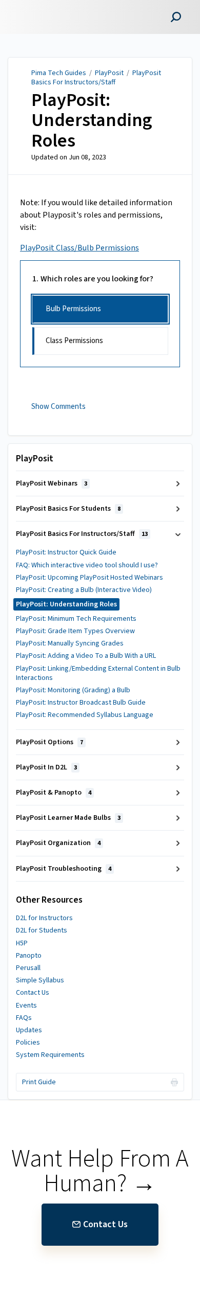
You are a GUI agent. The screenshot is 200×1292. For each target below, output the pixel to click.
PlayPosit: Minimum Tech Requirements (76, 619)
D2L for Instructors (44, 918)
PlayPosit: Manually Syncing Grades (70, 643)
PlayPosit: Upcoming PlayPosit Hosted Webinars (89, 577)
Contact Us (32, 993)
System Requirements (50, 1055)
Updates (29, 1030)
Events (26, 1005)
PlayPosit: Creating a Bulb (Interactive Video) (84, 590)
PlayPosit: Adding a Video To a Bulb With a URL (86, 656)
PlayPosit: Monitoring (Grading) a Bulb (73, 690)
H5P (22, 943)
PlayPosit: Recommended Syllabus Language (84, 715)
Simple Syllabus (40, 980)
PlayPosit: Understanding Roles (91, 120)
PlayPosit (109, 73)
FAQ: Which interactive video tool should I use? (87, 565)
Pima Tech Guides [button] (44, 6)
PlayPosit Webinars (51, 483)
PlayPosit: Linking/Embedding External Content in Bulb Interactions (98, 673)
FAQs (24, 1018)
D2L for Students (41, 930)
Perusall (28, 968)
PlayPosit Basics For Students (68, 509)
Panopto (29, 955)
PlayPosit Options (49, 742)
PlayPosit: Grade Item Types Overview (75, 631)
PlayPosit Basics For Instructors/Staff (96, 77)
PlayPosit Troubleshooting (63, 869)
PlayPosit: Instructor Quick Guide (66, 552)
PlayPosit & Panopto (53, 792)
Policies (28, 1042)
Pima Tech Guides (58, 73)
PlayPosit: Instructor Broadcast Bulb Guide (81, 702)
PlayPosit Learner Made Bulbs (68, 818)
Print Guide (39, 1082)
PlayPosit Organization (58, 843)
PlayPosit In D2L (46, 767)
